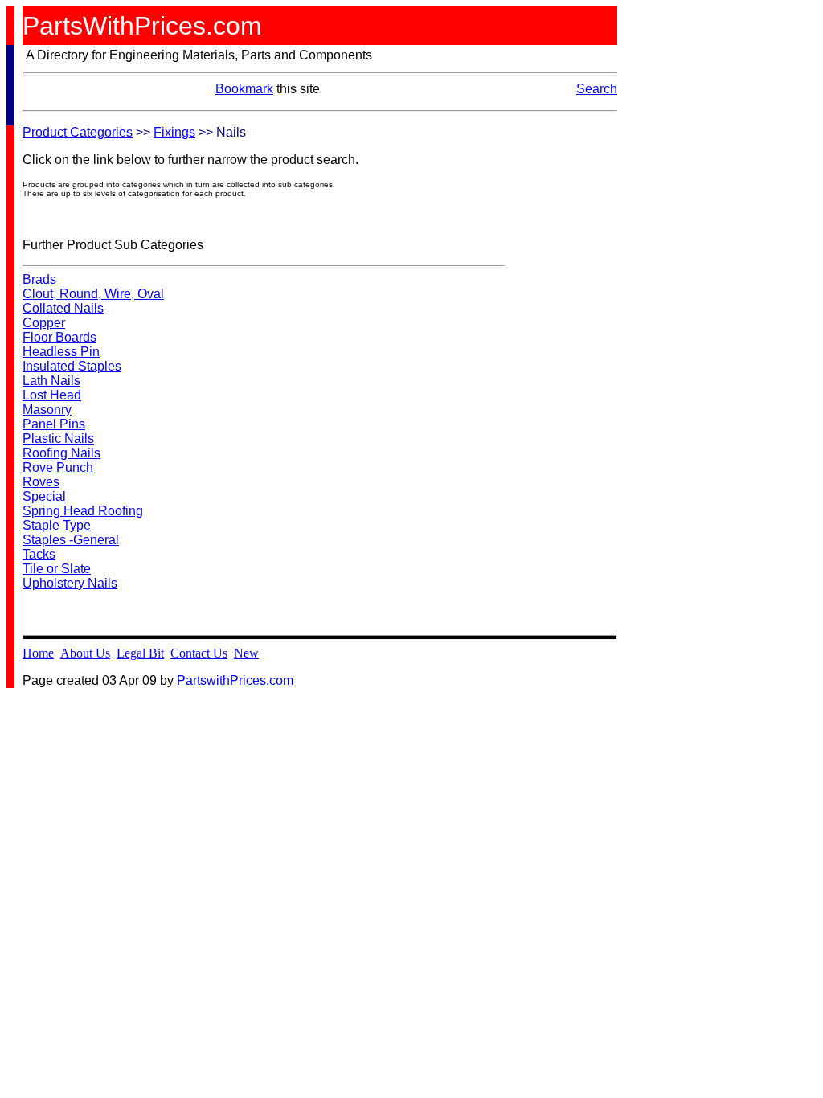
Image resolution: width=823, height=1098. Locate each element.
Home (38, 653)
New (246, 653)
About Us (85, 653)
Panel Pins (54, 424)
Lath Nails (51, 380)
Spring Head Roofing (83, 511)
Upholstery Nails (70, 583)
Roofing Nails (61, 453)
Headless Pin (61, 351)
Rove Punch (58, 467)
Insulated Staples (72, 366)
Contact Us (198, 653)
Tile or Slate (57, 569)
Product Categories (78, 132)
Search (596, 89)
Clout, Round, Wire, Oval (93, 294)
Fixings (174, 132)
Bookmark (244, 89)
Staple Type (57, 525)
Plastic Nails (58, 438)
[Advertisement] (569, 366)
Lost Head (52, 395)
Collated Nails (63, 308)
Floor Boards (59, 337)
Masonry (47, 409)
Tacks (39, 554)
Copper (44, 323)
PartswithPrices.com (235, 680)
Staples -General (71, 540)
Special (44, 496)
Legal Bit (140, 653)
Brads (39, 279)
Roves (41, 482)
